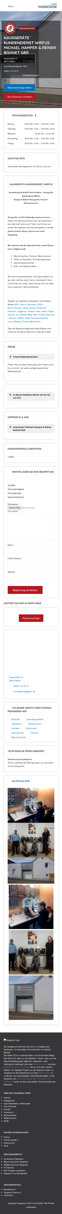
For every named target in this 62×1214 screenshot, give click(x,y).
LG (17, 314)
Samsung (50, 314)
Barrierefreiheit (10, 1115)
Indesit (44, 311)
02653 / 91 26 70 (20, 685)
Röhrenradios (44, 1072)
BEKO (40, 304)
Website (11, 571)
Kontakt (7, 1109)
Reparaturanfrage (31, 618)
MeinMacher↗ (10, 1189)
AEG (17, 304)
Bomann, (18, 307)
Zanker (26, 321)
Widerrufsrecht (10, 1118)
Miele (29, 314)
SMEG (21, 318)
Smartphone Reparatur (13, 1158)
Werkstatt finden (40, 1064)
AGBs (6, 1121)
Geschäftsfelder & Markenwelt (17, 1103)
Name (11, 544)
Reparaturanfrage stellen (19, 87)
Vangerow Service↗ (12, 1192)
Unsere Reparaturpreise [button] (25, 356)
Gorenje (31, 311)
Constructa (41, 307)
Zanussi (37, 321)
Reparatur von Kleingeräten (15, 1173)
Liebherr (22, 314)
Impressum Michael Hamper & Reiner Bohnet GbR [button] (32, 429)
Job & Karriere (10, 1106)
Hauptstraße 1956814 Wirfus (10, 60)
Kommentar (13, 511)
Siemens (13, 318)
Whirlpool (18, 321)
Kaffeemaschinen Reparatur (16, 1164)
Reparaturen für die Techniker (16, 1067)
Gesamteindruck (16, 497)
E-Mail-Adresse (15, 558)
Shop (6, 1145)
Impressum (9, 1112)
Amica (23, 304)
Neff (35, 314)
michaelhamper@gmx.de (24, 691)
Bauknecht (31, 304)
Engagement (9, 1100)
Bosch (10, 307)
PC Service (9, 1167)
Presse (7, 1137)
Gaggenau (22, 311)
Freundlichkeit (14, 493)
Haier (38, 311)
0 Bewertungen (31, 75)
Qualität (11, 485)
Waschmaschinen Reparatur (16, 1161)
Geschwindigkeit (16, 489)
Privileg (41, 314)
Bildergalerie (13, 504)
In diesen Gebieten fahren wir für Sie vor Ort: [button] (31, 396)
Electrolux (12, 311)
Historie (7, 1097)
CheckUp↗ (8, 1195)
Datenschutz (9, 1142)
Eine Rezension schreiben (20, 96)
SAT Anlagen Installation (14, 1170)
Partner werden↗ (11, 1139)
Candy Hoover (29, 307)
